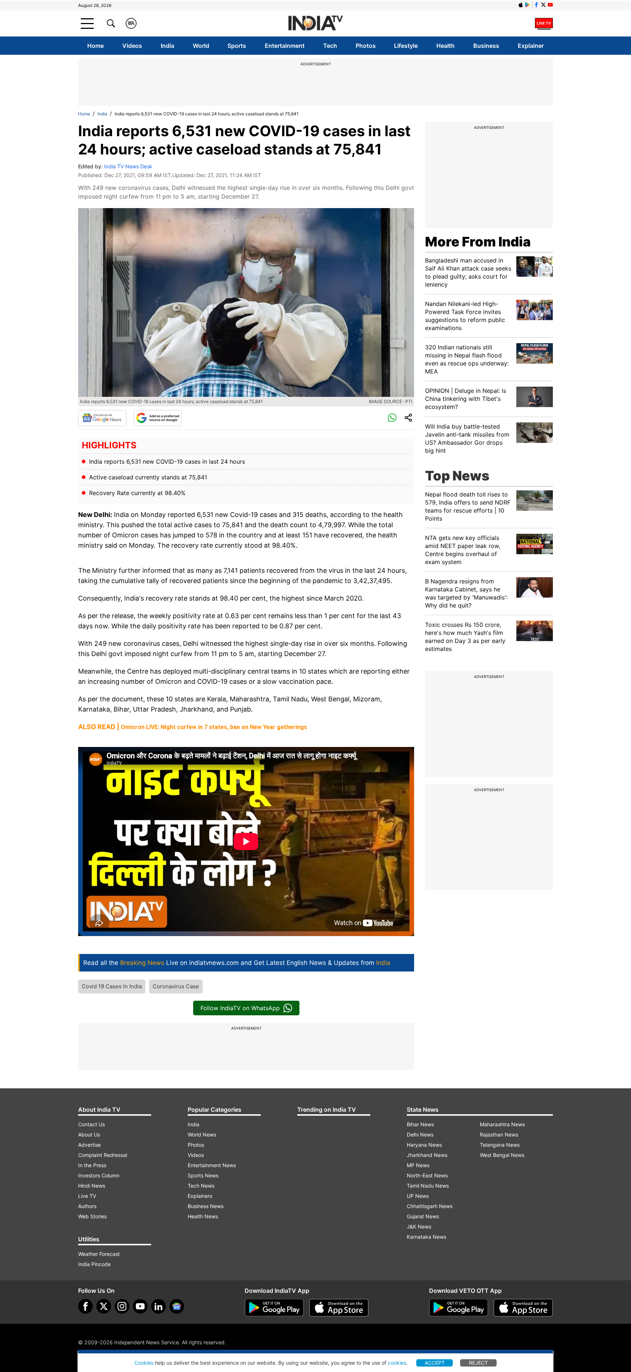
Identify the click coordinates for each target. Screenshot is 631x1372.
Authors (87, 1206)
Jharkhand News (427, 1155)
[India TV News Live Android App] (274, 1308)
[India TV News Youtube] (550, 4)
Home (95, 45)
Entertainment (285, 45)
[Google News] (102, 418)
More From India (478, 242)
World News (202, 1134)
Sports (236, 45)
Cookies (143, 1363)
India (167, 45)
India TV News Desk (128, 166)
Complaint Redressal (102, 1155)
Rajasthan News (499, 1134)
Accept (435, 1363)
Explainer (531, 45)
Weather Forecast (99, 1254)
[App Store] (338, 1308)
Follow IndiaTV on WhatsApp (240, 1008)
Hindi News (91, 1186)
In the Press (92, 1165)
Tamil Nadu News (428, 1186)
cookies (397, 1363)
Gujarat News (423, 1216)
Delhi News (420, 1134)
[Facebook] (85, 1306)
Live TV (87, 1196)
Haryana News (424, 1145)
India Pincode (94, 1264)
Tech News (201, 1186)
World (201, 45)
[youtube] (140, 1306)
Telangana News (500, 1145)
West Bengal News (502, 1155)
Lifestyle (406, 45)
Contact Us (91, 1124)
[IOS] (520, 4)
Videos (132, 45)
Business (486, 45)
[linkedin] (158, 1306)
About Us (89, 1134)
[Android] (527, 4)
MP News (418, 1165)
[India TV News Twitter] (543, 4)
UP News (418, 1196)
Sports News (203, 1175)
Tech (330, 45)
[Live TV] (544, 23)
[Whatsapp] (392, 418)
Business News (205, 1206)
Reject (478, 1363)
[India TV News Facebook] (536, 4)
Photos (366, 45)
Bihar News (420, 1124)
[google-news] (176, 1306)
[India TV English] (315, 23)
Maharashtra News (502, 1124)
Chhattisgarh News (429, 1206)
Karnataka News (426, 1237)
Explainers (200, 1196)
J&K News (419, 1226)
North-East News (427, 1175)
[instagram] (122, 1306)
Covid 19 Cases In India (112, 986)
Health (445, 45)
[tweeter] (103, 1306)
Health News (203, 1216)
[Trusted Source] (158, 418)
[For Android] (458, 1308)
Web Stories (92, 1216)
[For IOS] (523, 1308)
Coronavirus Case (176, 986)
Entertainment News (212, 1165)
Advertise (89, 1145)
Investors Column (98, 1175)
